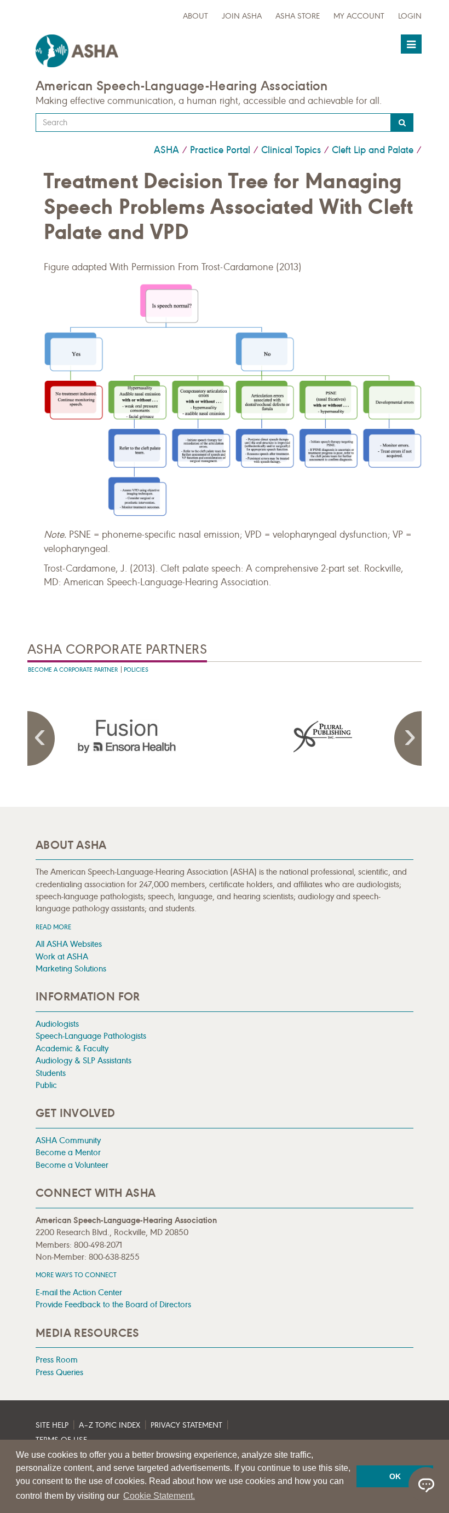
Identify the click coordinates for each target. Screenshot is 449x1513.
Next (408, 738)
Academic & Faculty (72, 1048)
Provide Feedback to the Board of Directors (113, 1304)
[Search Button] (402, 122)
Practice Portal (220, 150)
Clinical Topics (291, 150)
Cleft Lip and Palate (372, 150)
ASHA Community (68, 1140)
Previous (41, 738)
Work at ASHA (62, 956)
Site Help (52, 1425)
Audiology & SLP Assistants (83, 1060)
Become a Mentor (68, 1152)
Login (410, 16)
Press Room (57, 1359)
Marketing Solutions (71, 968)
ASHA (166, 150)
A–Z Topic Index (109, 1425)
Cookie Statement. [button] (159, 1495)
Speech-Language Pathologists (91, 1036)
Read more (53, 927)
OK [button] (395, 1476)
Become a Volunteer (72, 1165)
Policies (136, 669)
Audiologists (57, 1024)
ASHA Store (297, 16)
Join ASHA (242, 16)
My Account (358, 16)
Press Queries (59, 1372)
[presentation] (126, 736)
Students (51, 1073)
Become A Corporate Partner (73, 669)
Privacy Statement (186, 1425)
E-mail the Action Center (79, 1292)
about (195, 16)
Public (46, 1085)
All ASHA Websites (69, 944)
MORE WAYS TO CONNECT (76, 1275)
